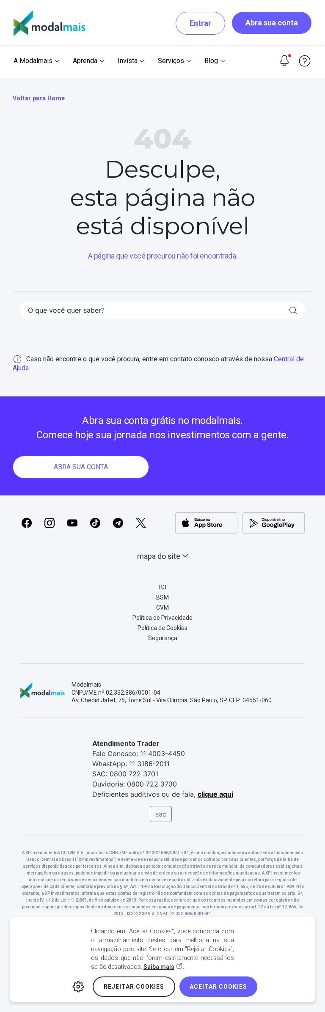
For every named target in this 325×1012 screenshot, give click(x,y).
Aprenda (85, 61)
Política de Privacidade (162, 617)
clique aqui (215, 794)
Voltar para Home (39, 98)
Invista (128, 61)
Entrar (200, 23)
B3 (162, 587)
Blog (211, 61)
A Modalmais (33, 61)
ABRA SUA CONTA (81, 467)
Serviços (171, 61)
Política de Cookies (162, 627)
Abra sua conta (271, 22)
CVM (162, 607)
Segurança (162, 638)
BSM (162, 597)
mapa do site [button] (158, 556)
